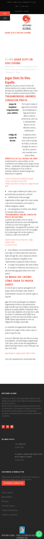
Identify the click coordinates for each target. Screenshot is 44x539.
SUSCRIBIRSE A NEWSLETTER (13, 483)
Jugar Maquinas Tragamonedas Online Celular (20, 353)
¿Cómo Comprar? (7, 492)
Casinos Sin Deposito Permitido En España (19, 178)
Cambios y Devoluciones (10, 510)
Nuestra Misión (7, 497)
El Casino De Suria (11, 244)
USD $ (6, 18)
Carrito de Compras (8, 505)
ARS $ (6, 13)
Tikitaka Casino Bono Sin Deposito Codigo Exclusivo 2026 (22, 184)
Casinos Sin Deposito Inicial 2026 (16, 181)
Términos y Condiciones (10, 514)
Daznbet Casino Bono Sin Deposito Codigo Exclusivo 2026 (19, 241)
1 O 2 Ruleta (20, 444)
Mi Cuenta (5, 501)
